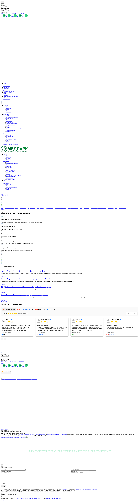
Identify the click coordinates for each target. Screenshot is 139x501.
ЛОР (4, 83)
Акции (8, 140)
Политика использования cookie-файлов (57, 434)
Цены (7, 109)
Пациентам (6, 134)
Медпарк (5, 105)
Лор (7, 162)
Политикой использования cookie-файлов (86, 489)
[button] (2, 339)
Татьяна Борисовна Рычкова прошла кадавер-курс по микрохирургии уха (24, 295)
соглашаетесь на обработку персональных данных (27, 498)
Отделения (6, 114)
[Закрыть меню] (2, 2)
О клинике (9, 106)
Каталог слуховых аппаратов (10, 144)
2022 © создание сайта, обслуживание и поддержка (13, 437)
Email (12, 16)
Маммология (6, 99)
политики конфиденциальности (54, 498)
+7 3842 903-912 (21, 13)
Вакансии (8, 112)
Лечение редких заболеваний (10, 96)
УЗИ (4, 93)
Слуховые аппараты (11, 179)
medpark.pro (64, 489)
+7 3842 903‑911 (5, 13)
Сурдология (6, 87)
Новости (8, 137)
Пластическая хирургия (9, 84)
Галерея (8, 110)
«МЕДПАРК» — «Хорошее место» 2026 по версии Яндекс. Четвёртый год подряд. (26, 287)
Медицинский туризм (11, 139)
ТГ (18, 16)
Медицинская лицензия (23, 434)
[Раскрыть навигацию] (1, 197)
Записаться (3, 209)
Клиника (5, 154)
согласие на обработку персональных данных (16, 483)
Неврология (6, 88)
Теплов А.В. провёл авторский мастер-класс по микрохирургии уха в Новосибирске (27, 279)
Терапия (5, 95)
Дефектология (6, 90)
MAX (23, 16)
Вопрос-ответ (9, 136)
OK (7, 16)
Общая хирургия (7, 97)
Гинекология (6, 86)
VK (2, 16)
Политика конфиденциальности (38, 434)
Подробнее (3, 276)
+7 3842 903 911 (4, 194)
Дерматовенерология (8, 91)
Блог (7, 141)
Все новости (4, 301)
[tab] (69, 219)
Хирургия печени (7, 92)
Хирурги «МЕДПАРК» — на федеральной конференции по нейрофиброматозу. (26, 271)
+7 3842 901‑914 (13, 13)
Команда (8, 108)
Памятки (8, 135)
